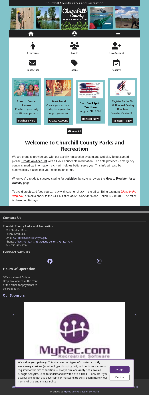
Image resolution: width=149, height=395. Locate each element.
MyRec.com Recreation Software (81, 391)
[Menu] (118, 33)
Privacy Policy (48, 381)
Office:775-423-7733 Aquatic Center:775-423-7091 (44, 241)
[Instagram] (99, 261)
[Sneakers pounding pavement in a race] (58, 88)
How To (134, 386)
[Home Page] (31, 33)
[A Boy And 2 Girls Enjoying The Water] (26, 88)
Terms (14, 386)
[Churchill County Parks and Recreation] (74, 17)
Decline (119, 377)
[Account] (74, 33)
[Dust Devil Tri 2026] (90, 90)
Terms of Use (26, 381)
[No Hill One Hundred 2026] (122, 88)
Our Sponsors (14, 295)
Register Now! (90, 118)
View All (76, 131)
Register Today (122, 120)
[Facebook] (50, 261)
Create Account (58, 120)
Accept (120, 369)
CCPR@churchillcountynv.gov (30, 237)
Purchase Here (26, 120)
